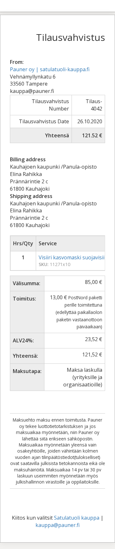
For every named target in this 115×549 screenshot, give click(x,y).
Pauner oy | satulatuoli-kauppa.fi (49, 69)
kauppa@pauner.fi (57, 525)
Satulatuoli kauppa (76, 517)
